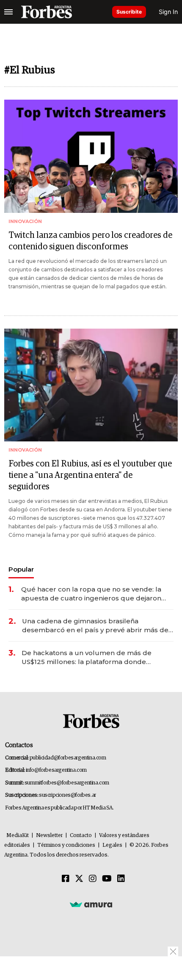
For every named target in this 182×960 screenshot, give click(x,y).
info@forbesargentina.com (56, 770)
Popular (21, 569)
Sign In (168, 11)
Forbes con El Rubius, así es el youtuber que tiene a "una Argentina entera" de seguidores (90, 475)
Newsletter (49, 835)
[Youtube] (107, 879)
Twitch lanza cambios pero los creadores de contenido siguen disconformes (90, 241)
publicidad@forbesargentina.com (68, 758)
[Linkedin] (121, 879)
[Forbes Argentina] (46, 12)
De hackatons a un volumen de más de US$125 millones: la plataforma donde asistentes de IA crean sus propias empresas (95, 657)
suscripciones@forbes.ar (67, 795)
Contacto (81, 835)
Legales (112, 845)
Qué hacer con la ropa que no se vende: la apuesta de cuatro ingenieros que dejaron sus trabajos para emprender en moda (91, 594)
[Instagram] (93, 879)
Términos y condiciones (66, 845)
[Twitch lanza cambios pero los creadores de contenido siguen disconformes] (91, 156)
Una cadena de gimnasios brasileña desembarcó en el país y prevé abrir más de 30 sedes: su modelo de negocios (95, 625)
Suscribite (129, 11)
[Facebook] (65, 879)
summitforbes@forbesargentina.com (67, 783)
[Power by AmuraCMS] (91, 904)
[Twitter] (79, 879)
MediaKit (17, 835)
